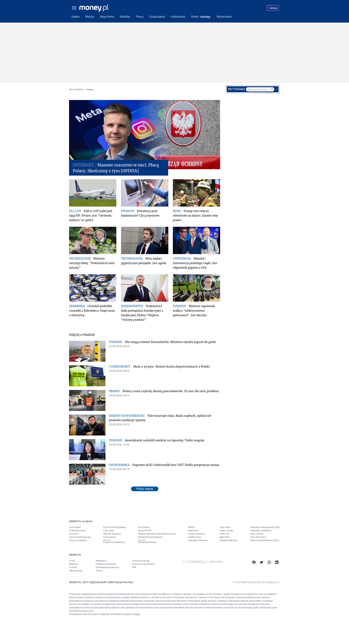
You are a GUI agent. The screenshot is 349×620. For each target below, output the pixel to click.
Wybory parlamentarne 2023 (264, 540)
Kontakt (73, 567)
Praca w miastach (78, 540)
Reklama (73, 564)
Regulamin (101, 561)
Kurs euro (74, 534)
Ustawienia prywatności (107, 567)
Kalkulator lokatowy (198, 540)
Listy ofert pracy (258, 537)
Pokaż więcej (144, 488)
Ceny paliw (225, 527)
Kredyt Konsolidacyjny (114, 542)
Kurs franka (144, 527)
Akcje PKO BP (145, 530)
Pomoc (99, 570)
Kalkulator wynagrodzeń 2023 (265, 527)
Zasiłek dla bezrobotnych (150, 537)
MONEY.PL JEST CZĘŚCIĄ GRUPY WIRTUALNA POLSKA (101, 582)
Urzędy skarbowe (196, 534)
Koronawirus (109, 537)
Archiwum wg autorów (143, 564)
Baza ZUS (224, 537)
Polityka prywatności (106, 564)
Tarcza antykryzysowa (80, 537)
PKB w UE (224, 534)
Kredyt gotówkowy (147, 542)
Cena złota (108, 530)
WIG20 (191, 527)
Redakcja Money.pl (229, 540)
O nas (72, 561)
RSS (134, 567)
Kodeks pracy (194, 537)
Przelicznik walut (77, 530)
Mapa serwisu (76, 570)
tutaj (137, 614)
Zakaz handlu (226, 530)
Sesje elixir (193, 530)
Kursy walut (75, 527)
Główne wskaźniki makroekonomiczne (157, 534)
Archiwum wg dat (141, 561)
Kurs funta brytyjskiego (114, 527)
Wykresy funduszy (112, 534)
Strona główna (76, 89)
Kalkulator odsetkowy (261, 530)
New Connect (256, 534)
